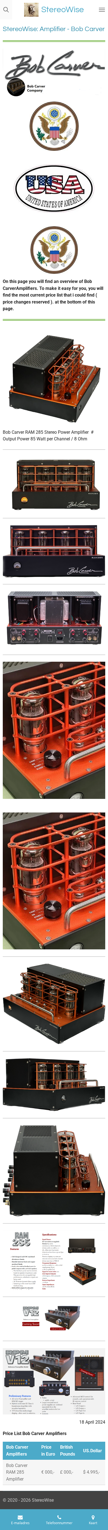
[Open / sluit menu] (102, 9)
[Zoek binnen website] (6, 9)
